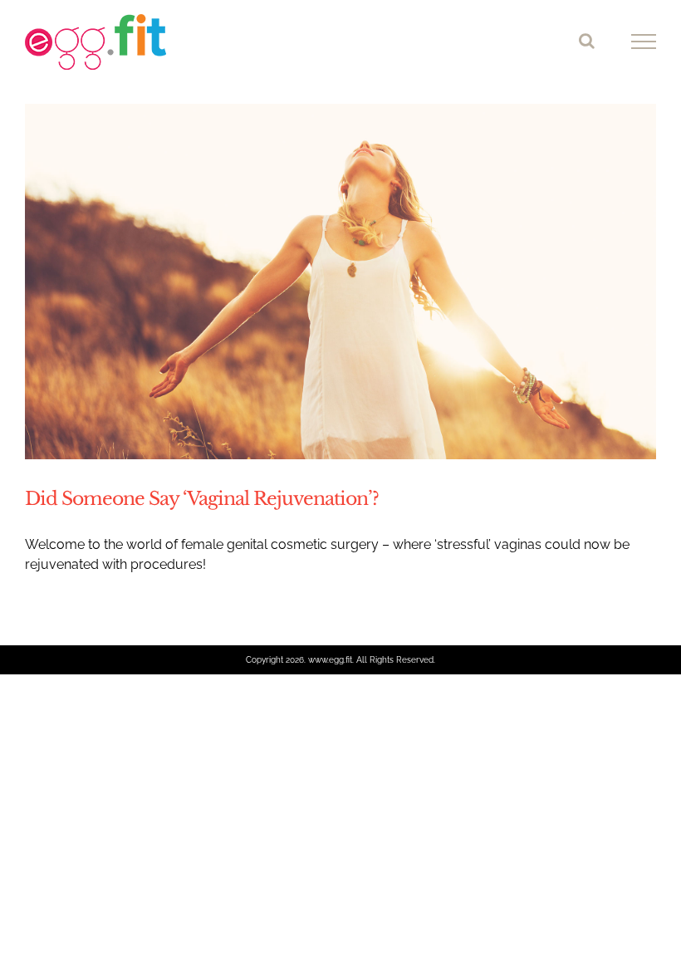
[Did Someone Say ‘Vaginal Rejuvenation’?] (340, 281)
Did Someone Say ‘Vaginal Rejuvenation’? (202, 499)
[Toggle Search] (587, 40)
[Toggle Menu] (644, 41)
